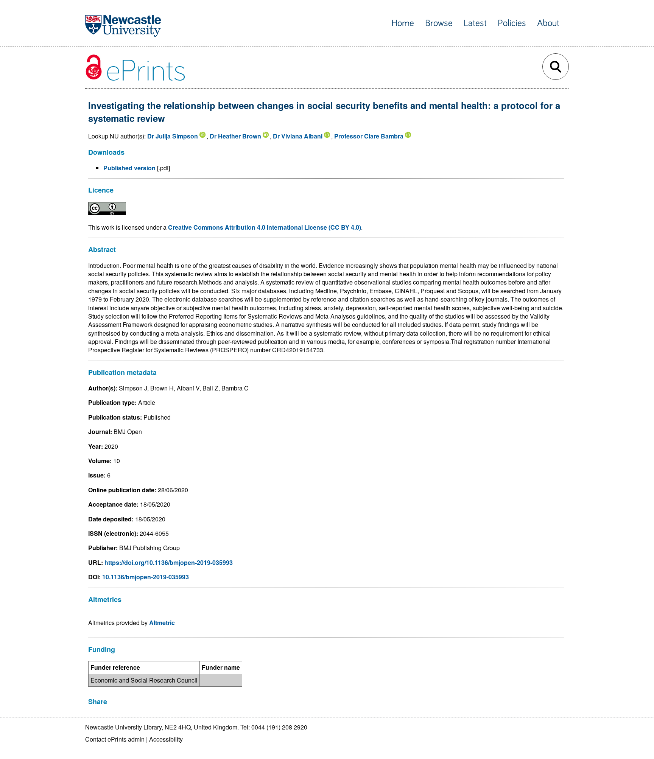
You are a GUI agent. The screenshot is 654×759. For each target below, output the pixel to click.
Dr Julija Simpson (172, 136)
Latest (475, 23)
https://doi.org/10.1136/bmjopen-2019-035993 (168, 562)
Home (402, 23)
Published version (129, 167)
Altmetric (162, 622)
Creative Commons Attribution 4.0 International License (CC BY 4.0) (264, 227)
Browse (439, 23)
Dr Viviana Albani (297, 136)
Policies (512, 23)
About (548, 23)
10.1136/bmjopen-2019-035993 (145, 576)
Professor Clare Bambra (368, 136)
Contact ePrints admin (115, 739)
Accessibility (166, 739)
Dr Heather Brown (235, 136)
